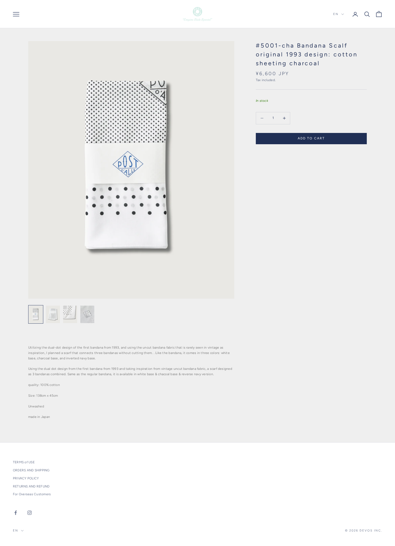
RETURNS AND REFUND (31, 486)
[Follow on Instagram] (29, 512)
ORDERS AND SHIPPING (31, 470)
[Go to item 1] (35, 314)
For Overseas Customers (32, 494)
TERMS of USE (24, 462)
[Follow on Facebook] (15, 512)
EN (336, 14)
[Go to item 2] (52, 314)
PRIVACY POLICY (26, 478)
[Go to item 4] (87, 314)
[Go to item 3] (70, 314)
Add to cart (311, 138)
